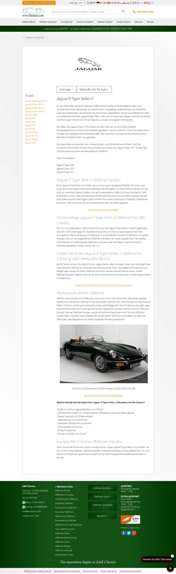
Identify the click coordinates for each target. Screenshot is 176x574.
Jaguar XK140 (31, 135)
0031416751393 (145, 11)
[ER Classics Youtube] (134, 533)
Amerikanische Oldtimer (66, 498)
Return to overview (35, 37)
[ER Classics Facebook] (123, 533)
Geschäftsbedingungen (130, 571)
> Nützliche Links (64, 486)
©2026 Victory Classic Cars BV (37, 570)
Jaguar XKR (30, 142)
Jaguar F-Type (31, 114)
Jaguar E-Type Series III (35, 111)
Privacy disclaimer (108, 571)
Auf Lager (65, 89)
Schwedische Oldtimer (65, 520)
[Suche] (123, 12)
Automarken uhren (64, 554)
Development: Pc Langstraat (67, 570)
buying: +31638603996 (36, 506)
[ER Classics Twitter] (129, 533)
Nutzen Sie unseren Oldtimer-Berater (39, 2)
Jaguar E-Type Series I (34, 104)
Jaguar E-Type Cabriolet (36, 100)
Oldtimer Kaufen (63, 490)
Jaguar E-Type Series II (35, 107)
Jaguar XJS (30, 125)
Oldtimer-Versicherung (66, 537)
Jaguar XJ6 (30, 121)
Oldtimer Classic (62, 533)
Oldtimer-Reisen (62, 546)
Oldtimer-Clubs (62, 541)
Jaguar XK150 (31, 139)
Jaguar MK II (30, 118)
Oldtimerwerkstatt (63, 550)
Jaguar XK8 (30, 128)
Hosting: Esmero (90, 570)
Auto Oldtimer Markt (65, 529)
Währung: (73, 3)
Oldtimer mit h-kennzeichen (68, 524)
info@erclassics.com (31, 511)
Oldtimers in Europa (64, 494)
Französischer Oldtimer (66, 507)
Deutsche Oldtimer (64, 511)
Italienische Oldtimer (65, 516)
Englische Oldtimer (64, 503)
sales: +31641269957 (35, 502)
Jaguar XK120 (31, 132)
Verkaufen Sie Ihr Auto (93, 89)
